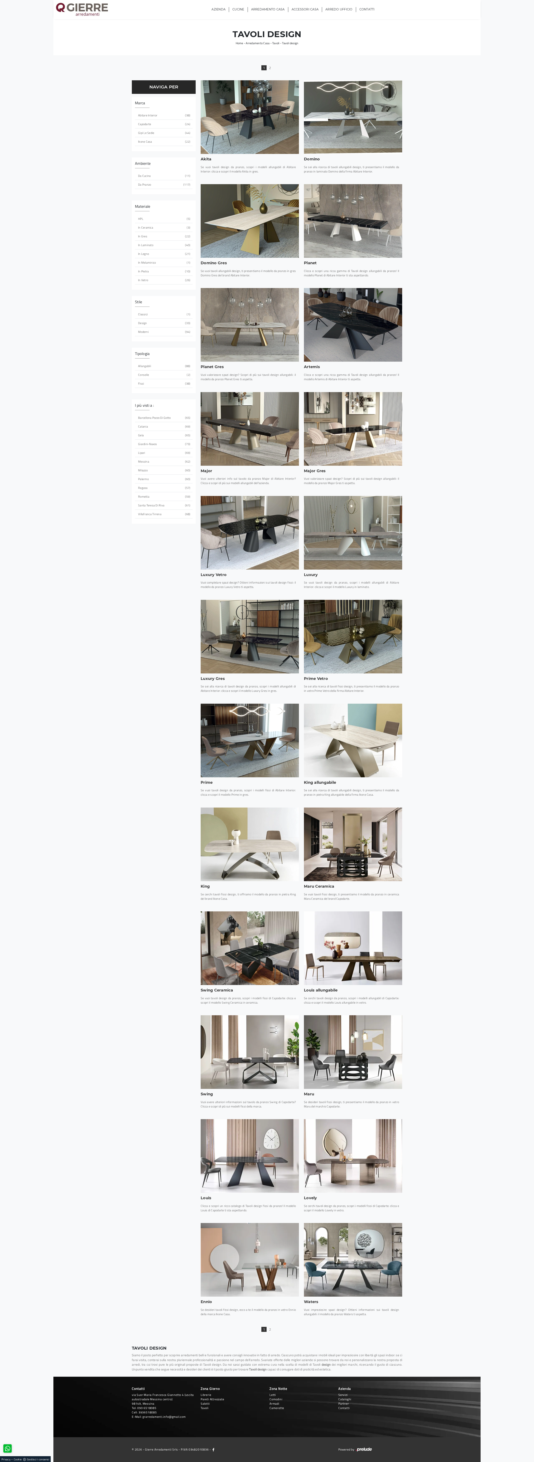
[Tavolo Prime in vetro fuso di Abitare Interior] (353, 636)
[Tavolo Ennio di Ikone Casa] (250, 1260)
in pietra (163, 271)
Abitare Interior (163, 115)
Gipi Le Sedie (163, 133)
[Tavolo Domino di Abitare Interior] (353, 117)
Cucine (238, 9)
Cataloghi (344, 1399)
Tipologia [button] (142, 353)
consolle (163, 374)
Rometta (163, 496)
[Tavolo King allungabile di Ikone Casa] (353, 740)
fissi (163, 383)
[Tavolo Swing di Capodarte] (250, 1052)
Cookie (18, 1459)
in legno (163, 254)
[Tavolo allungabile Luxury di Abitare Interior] (353, 533)
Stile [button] (138, 302)
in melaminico (163, 262)
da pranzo (163, 184)
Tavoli (276, 43)
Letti (273, 1395)
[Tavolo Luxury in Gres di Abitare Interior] (250, 636)
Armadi (274, 1403)
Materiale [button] (142, 206)
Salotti (205, 1403)
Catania (163, 426)
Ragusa (163, 488)
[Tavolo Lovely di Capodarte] (353, 1156)
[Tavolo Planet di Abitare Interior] (353, 221)
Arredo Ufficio (339, 9)
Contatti (367, 9)
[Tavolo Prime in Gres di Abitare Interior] (250, 740)
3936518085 (148, 1412)
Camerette (277, 1408)
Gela (163, 435)
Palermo (163, 479)
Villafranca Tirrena (163, 514)
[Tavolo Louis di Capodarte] (250, 1156)
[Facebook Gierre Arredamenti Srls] (213, 1449)
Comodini (276, 1399)
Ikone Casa (163, 141)
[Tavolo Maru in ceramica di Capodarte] (353, 844)
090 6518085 (146, 1408)
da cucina (163, 176)
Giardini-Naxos (163, 444)
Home (239, 43)
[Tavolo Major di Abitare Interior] (250, 429)
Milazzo (163, 470)
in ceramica (163, 227)
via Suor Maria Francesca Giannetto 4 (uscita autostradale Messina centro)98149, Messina (163, 1399)
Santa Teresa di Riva (163, 505)
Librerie (206, 1395)
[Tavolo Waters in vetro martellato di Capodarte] (353, 1260)
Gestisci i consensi (38, 1459)
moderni (163, 332)
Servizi (343, 1395)
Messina (163, 461)
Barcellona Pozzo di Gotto (163, 417)
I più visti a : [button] (144, 405)
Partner (343, 1403)
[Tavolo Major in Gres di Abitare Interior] (353, 429)
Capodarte (163, 124)
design (163, 323)
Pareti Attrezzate (212, 1399)
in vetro (163, 280)
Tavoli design (290, 43)
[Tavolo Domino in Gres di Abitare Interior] (250, 221)
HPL (163, 218)
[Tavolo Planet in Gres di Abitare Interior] (250, 325)
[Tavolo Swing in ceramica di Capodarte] (250, 948)
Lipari (163, 452)
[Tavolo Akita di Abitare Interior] (250, 117)
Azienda (218, 9)
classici (163, 314)
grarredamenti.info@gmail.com (164, 1416)
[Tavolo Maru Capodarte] (353, 1052)
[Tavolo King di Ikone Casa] (250, 844)
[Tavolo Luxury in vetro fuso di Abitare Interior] (250, 533)
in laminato (163, 245)
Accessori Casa (305, 9)
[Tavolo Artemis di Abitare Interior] (353, 325)
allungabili (163, 366)
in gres (163, 236)
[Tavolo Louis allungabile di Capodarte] (353, 948)
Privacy (5, 1459)
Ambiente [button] (143, 163)
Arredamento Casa (268, 9)
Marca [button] (140, 103)
